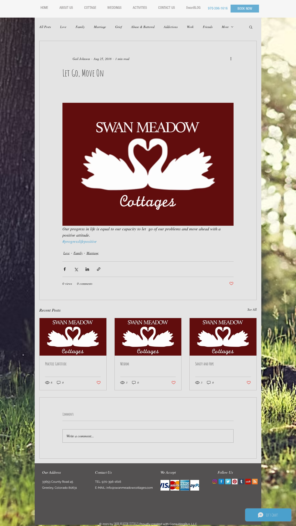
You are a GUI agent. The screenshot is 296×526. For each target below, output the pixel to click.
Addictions (171, 27)
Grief (118, 27)
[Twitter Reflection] (228, 481)
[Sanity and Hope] (223, 337)
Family (80, 27)
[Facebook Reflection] (221, 481)
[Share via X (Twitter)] (76, 269)
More (225, 27)
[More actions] (231, 58)
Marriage (100, 27)
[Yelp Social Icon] (248, 481)
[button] (251, 27)
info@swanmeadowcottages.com (129, 487)
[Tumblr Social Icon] (241, 481)
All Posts (45, 27)
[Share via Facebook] (64, 269)
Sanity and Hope (204, 363)
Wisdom (124, 363)
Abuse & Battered (142, 27)
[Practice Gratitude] (73, 337)
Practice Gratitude (56, 363)
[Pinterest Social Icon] (234, 481)
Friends (208, 27)
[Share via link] (98, 269)
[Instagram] (214, 481)
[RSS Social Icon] (255, 481)
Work (190, 27)
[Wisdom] (148, 337)
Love (63, 27)
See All (252, 309)
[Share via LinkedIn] (87, 269)
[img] (164, 485)
